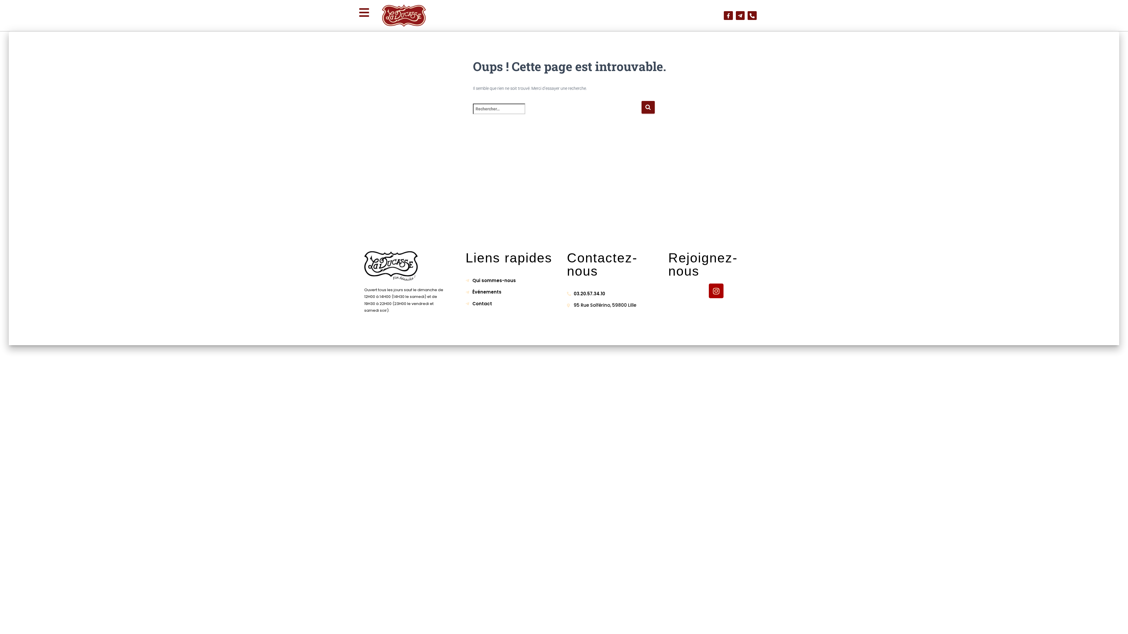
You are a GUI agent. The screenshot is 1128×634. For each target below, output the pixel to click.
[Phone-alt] (752, 15)
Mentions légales (503, 335)
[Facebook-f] (728, 15)
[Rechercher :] (557, 113)
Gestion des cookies (620, 335)
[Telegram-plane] (740, 15)
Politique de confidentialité (560, 335)
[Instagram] (716, 291)
